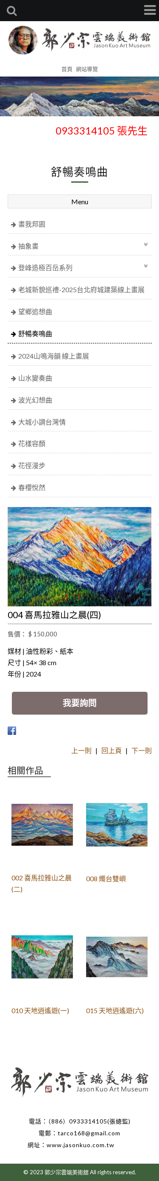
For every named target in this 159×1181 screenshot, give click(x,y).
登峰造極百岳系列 (45, 267)
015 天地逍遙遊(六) (115, 1010)
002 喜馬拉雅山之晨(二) (41, 883)
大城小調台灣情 (42, 422)
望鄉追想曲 (35, 311)
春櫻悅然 (31, 487)
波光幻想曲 (35, 400)
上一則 (81, 750)
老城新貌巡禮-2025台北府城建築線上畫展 (81, 289)
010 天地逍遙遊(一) (40, 1010)
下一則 (141, 750)
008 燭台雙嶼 (106, 878)
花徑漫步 (31, 465)
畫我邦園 (31, 224)
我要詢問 (80, 703)
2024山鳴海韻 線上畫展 (53, 356)
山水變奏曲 (35, 378)
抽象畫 (28, 246)
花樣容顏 (31, 443)
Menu (79, 201)
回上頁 (111, 750)
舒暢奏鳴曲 (35, 333)
